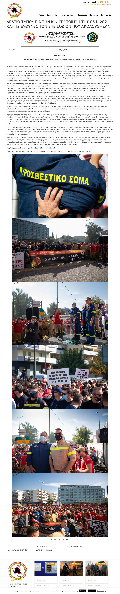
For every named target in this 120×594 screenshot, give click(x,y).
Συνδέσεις (94, 15)
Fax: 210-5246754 (90, 4)
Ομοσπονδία (52, 15)
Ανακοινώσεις (67, 15)
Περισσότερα (101, 591)
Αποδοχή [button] (82, 591)
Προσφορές (82, 15)
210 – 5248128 (105, 2)
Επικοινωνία (106, 15)
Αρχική (41, 15)
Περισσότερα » (41, 580)
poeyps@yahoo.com (104, 4)
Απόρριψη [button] (91, 591)
